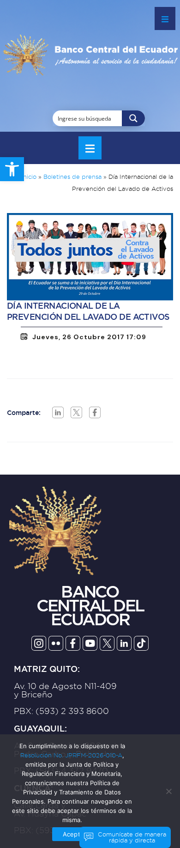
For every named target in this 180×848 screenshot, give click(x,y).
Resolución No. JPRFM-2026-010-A (71, 755)
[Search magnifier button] (133, 118)
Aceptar (74, 834)
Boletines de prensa (72, 176)
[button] (12, 169)
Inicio (28, 176)
